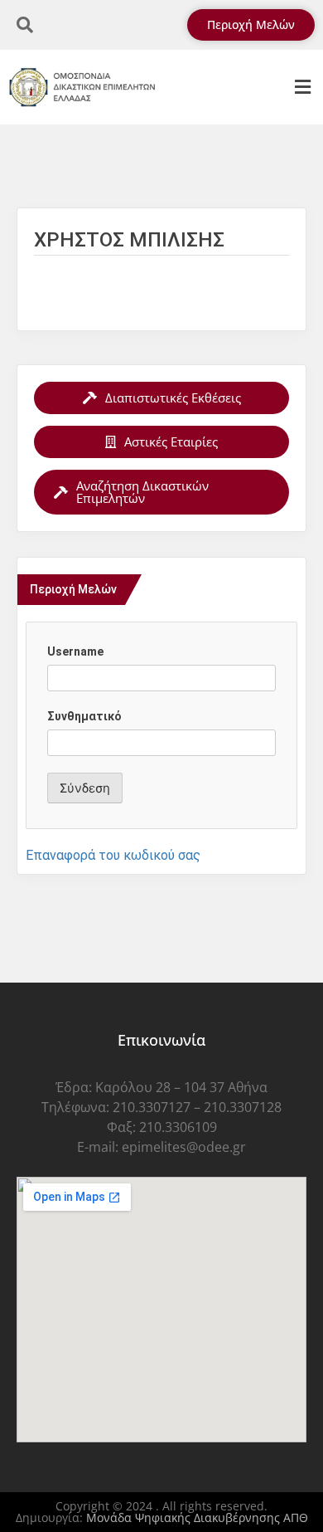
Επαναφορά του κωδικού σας (113, 855)
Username (75, 651)
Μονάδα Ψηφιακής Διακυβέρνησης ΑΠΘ (197, 1517)
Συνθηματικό (84, 716)
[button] (302, 87)
